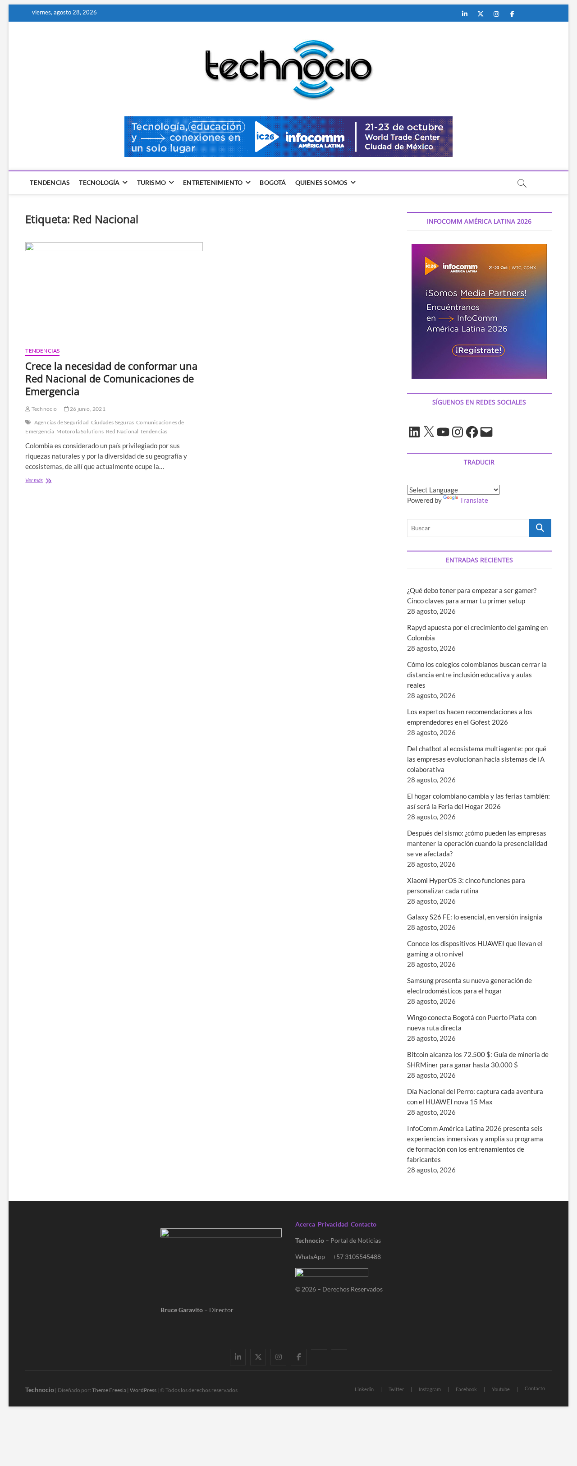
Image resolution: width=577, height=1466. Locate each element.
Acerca (305, 1224)
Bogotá (273, 182)
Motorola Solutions (80, 431)
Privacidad (333, 1224)
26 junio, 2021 (87, 408)
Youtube (501, 1389)
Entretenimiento (213, 182)
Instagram (430, 1389)
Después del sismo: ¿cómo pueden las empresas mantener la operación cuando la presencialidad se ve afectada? (477, 843)
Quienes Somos (321, 182)
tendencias (154, 431)
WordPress (143, 1390)
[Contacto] (339, 1349)
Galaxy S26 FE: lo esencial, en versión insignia (474, 917)
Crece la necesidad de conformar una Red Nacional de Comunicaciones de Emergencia (111, 378)
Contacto (363, 1224)
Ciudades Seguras (112, 422)
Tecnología (99, 182)
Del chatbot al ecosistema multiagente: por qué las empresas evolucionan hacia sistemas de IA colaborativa (476, 758)
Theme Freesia (109, 1390)
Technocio (44, 408)
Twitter (396, 1389)
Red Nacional (122, 431)
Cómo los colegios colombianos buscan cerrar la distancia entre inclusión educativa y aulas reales (477, 674)
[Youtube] (319, 1349)
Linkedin (364, 1389)
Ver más (51, 481)
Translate (474, 500)
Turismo (151, 182)
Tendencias (50, 182)
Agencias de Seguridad (61, 422)
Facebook (466, 1389)
